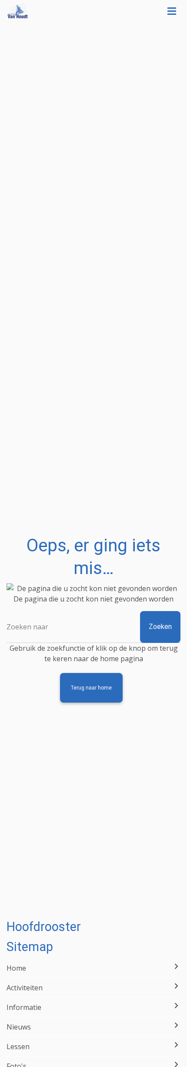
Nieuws (19, 1027)
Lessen (18, 1046)
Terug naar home (91, 688)
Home (16, 968)
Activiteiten (25, 987)
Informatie (24, 1007)
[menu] (171, 8)
